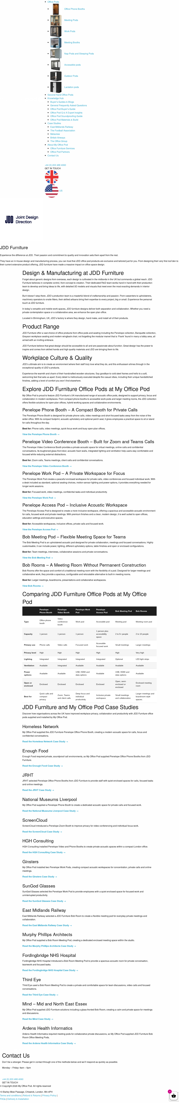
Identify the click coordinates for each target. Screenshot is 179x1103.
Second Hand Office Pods (60, 94)
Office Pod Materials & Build (64, 119)
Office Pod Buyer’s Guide (62, 109)
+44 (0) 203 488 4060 (55, 165)
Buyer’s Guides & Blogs (62, 101)
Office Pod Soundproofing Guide (66, 116)
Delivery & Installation (18, 1098)
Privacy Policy (49, 1095)
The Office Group (58, 141)
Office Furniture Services (62, 148)
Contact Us (53, 155)
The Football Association (62, 130)
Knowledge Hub (56, 98)
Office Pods (53, 1)
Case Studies (54, 123)
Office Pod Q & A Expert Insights (66, 112)
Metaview (55, 134)
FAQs (3, 1098)
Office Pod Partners (60, 151)
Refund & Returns (32, 1095)
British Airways (57, 137)
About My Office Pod (58, 144)
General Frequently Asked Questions (68, 105)
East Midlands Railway (61, 126)
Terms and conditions (11, 1095)
